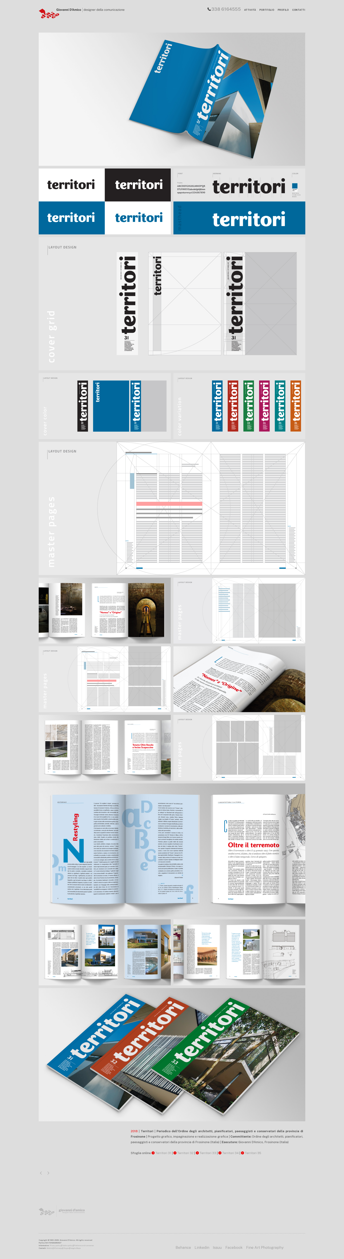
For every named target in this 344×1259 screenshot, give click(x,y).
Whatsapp (58, 1248)
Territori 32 (185, 1153)
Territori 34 (230, 1153)
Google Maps (75, 1248)
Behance (183, 1247)
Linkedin (202, 1247)
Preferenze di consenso (84, 1245)
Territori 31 (163, 1153)
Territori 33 (208, 1153)
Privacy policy (55, 1245)
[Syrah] (41, 1173)
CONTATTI (298, 10)
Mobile (49, 1248)
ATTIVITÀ (250, 10)
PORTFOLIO (266, 10)
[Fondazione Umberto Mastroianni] (48, 1173)
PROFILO (283, 10)
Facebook (234, 1247)
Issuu (217, 1247)
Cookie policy (67, 1245)
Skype (66, 1248)
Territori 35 (253, 1153)
